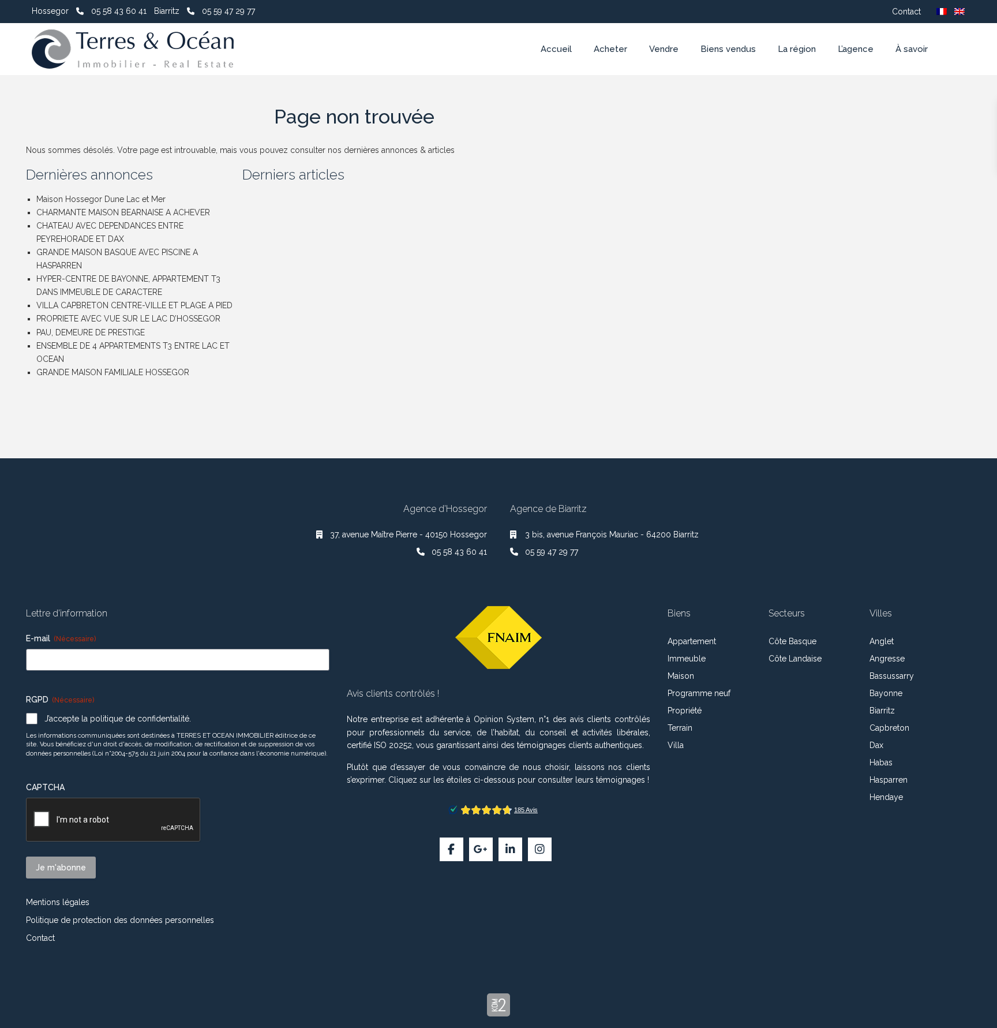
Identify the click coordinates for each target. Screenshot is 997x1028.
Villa (676, 745)
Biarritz (882, 710)
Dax (876, 745)
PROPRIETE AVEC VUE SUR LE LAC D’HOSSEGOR (128, 318)
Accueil (556, 49)
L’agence (856, 49)
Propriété (685, 710)
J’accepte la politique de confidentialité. (117, 718)
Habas (881, 762)
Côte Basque (792, 641)
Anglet (881, 641)
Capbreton (889, 727)
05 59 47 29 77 (228, 11)
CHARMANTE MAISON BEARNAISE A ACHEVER (123, 212)
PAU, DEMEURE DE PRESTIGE (90, 332)
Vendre (664, 49)
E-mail (61, 638)
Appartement (692, 641)
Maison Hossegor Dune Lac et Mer (101, 199)
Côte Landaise (795, 658)
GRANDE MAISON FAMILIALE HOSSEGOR (112, 372)
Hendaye (886, 797)
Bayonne (885, 693)
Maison (681, 676)
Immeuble (687, 658)
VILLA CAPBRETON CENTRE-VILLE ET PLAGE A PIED (134, 305)
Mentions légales (57, 902)
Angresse (887, 658)
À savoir (911, 49)
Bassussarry (891, 676)
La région (797, 49)
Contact (906, 11)
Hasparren (888, 779)
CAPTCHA (45, 787)
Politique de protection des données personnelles (120, 920)
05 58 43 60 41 (119, 11)
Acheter (610, 49)
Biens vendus (728, 49)
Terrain (680, 727)
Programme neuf (699, 693)
